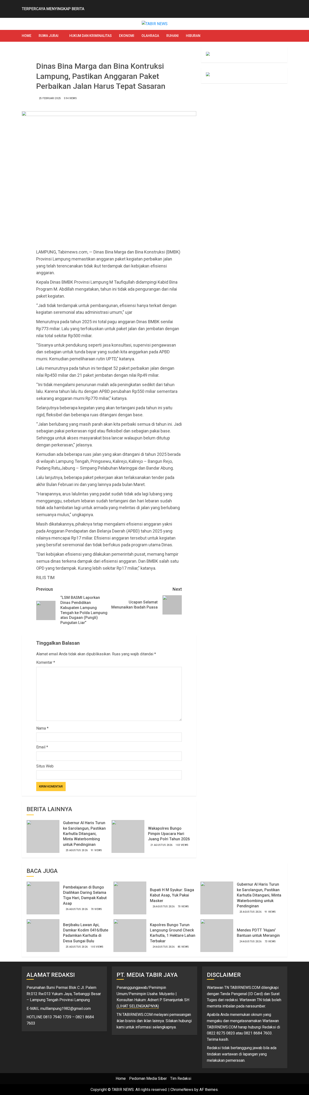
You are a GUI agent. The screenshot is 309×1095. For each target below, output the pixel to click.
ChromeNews (181, 1089)
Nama (42, 728)
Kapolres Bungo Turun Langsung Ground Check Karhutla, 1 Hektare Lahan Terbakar (172, 933)
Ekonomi (126, 36)
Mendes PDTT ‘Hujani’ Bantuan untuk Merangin (258, 933)
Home (26, 36)
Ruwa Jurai (48, 36)
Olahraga (150, 36)
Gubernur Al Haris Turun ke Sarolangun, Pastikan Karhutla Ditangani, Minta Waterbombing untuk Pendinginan (84, 834)
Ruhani (172, 36)
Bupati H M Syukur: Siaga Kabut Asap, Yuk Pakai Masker (172, 895)
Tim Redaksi (180, 1078)
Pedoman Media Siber (148, 1078)
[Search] (284, 36)
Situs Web (45, 766)
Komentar (45, 662)
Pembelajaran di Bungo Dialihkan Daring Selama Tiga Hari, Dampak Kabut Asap (85, 895)
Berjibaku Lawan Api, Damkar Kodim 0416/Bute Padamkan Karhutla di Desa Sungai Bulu (85, 933)
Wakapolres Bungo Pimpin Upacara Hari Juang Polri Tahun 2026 (169, 834)
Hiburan (193, 36)
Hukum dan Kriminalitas (90, 36)
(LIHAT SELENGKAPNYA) (138, 1006)
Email (42, 747)
